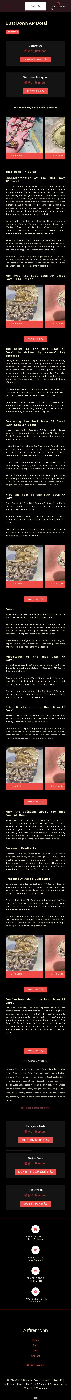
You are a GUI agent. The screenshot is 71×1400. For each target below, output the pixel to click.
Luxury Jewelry (33, 1171)
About (35, 1350)
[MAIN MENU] (7, 6)
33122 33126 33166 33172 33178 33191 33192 (35, 1108)
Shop (35, 1345)
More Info (34, 339)
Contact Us (34, 91)
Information (33, 1140)
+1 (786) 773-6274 (34, 59)
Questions (33, 1203)
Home (35, 1339)
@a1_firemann (36, 51)
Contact (35, 1355)
